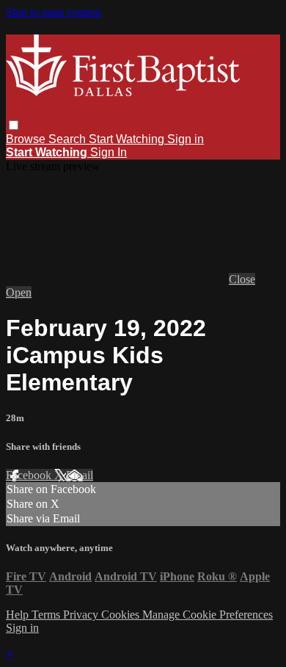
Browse (27, 139)
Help (19, 614)
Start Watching (128, 139)
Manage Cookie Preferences (207, 614)
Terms (47, 614)
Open (19, 292)
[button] (13, 125)
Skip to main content (53, 12)
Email (79, 475)
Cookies (121, 614)
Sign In (108, 152)
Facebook (30, 475)
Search (68, 139)
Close (242, 279)
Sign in (185, 139)
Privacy (82, 614)
